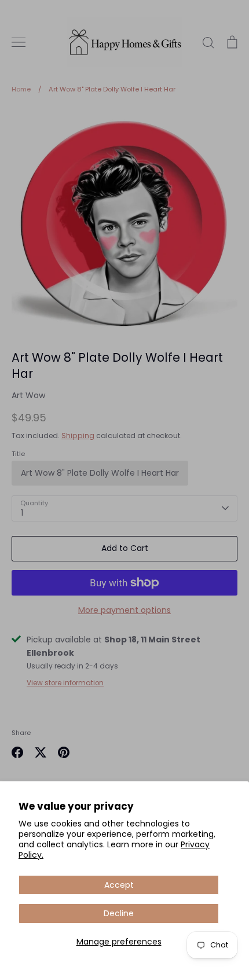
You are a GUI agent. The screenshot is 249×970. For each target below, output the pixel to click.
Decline (119, 913)
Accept (119, 885)
